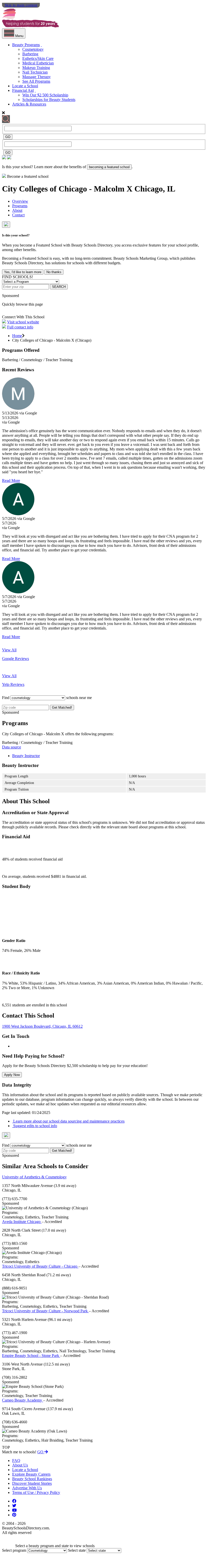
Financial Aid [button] (23, 90)
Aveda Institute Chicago (22, 1221)
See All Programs (36, 81)
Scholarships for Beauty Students (48, 99)
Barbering (30, 54)
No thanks (53, 272)
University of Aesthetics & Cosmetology (34, 1177)
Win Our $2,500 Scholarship (45, 95)
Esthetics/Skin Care (38, 58)
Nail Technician (35, 72)
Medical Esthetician (38, 63)
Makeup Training (36, 67)
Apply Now (12, 1075)
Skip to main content (21, 5)
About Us (20, 1465)
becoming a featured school (109, 167)
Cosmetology (33, 49)
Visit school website (23, 322)
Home (17, 336)
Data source (11, 747)
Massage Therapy (36, 77)
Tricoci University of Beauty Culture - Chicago (40, 1266)
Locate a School (25, 86)
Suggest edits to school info (34, 1126)
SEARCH (59, 287)
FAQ (16, 1460)
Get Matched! (62, 707)
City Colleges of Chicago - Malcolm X (68, 188)
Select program (14, 1550)
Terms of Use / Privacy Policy (36, 1492)
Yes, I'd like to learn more (22, 272)
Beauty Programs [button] (26, 45)
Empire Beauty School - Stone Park (31, 1355)
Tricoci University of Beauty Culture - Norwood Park (45, 1311)
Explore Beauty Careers (31, 1474)
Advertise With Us (27, 1488)
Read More (11, 480)
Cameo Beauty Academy (22, 1400)
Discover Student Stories (32, 1483)
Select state (77, 1550)
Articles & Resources (29, 104)
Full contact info (20, 327)
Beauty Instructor (26, 756)
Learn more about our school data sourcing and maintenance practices (68, 1121)
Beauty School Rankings (32, 1479)
